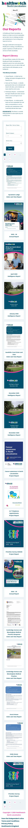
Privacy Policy (7, 823)
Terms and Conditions (10, 821)
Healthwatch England (10, 826)
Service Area (9, 140)
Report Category (10, 133)
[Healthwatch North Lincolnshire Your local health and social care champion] (14, 4)
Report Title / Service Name (12, 125)
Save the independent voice (12, 818)
